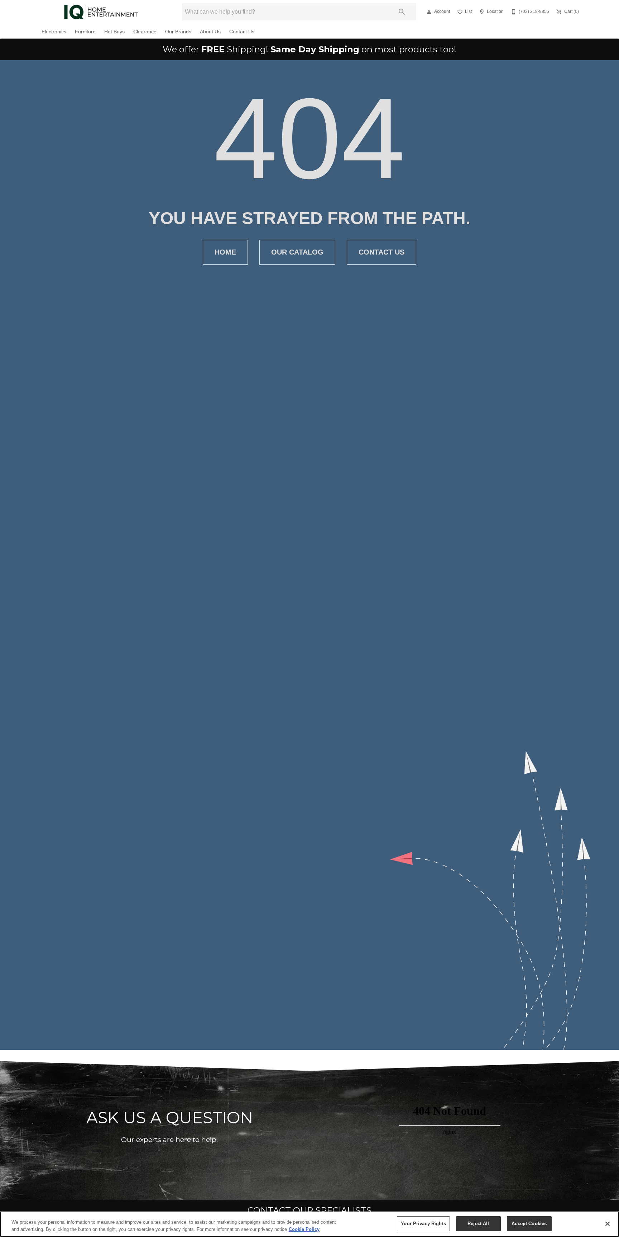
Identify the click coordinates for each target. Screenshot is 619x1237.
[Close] (607, 1224)
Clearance (145, 31)
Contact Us (241, 31)
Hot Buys (114, 31)
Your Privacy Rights (423, 1223)
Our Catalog (297, 252)
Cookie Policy (304, 1229)
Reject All (478, 1223)
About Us (210, 31)
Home (225, 252)
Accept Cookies (529, 1223)
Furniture (85, 31)
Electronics (54, 31)
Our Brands (178, 31)
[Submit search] (401, 11)
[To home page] (101, 12)
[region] (309, 1224)
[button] (429, 12)
